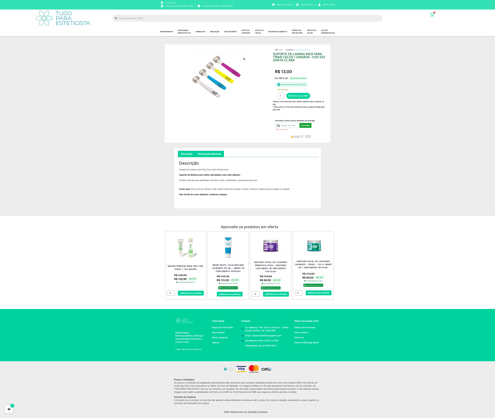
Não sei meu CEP (282, 129)
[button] (244, 59)
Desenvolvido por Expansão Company (248, 412)
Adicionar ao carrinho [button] (187, 294)
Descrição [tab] (186, 153)
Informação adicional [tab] (209, 153)
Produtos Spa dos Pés (302, 50)
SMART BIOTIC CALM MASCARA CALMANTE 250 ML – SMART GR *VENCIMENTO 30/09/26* (185, 268)
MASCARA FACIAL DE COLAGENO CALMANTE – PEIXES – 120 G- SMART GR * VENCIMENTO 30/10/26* (270, 264)
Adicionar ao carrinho (298, 96)
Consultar (305, 125)
